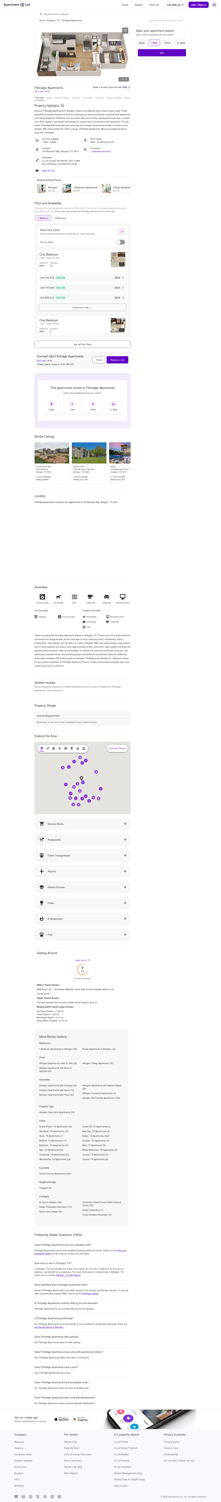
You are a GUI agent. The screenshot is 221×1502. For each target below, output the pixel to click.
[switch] (120, 242)
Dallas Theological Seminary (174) (55, 1206)
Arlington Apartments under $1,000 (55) (58, 1063)
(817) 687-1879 (41, 91)
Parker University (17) (92, 1209)
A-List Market (121, 1454)
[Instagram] (52, 1496)
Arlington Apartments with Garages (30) (58, 1085)
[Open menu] (214, 5)
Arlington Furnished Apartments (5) (99, 1093)
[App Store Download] (62, 1419)
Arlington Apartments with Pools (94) (56, 1094)
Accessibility (171, 1454)
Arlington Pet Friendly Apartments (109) (101, 1097)
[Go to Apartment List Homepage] (17, 5)
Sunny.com (20, 1467)
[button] (83, 782)
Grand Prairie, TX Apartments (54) (55, 1126)
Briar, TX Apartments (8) (94, 1145)
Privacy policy (172, 1442)
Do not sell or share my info (179, 1460)
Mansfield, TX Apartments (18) (53, 1131)
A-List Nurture (121, 1460)
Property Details (114, 97)
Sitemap (18, 1485)
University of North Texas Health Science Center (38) (101, 1204)
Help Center (121, 1485)
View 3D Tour (48, 170)
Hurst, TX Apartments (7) (51, 1135)
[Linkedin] (23, 1496)
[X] (38, 1496)
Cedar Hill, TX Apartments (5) (96, 1126)
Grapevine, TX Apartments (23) (54, 1154)
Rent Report (71, 1473)
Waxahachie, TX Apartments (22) (55, 1159)
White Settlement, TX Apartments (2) (99, 1149)
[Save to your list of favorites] (125, 31)
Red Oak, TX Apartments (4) (96, 1131)
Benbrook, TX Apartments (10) (53, 1145)
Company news (23, 1454)
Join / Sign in (198, 4)
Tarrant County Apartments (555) (55, 1173)
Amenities (87, 97)
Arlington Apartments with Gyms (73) (56, 1090)
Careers (18, 1448)
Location (76, 97)
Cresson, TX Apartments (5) (95, 1140)
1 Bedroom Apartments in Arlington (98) (58, 1048)
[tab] (43, 218)
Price (49, 97)
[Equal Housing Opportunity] (16, 1496)
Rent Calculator (73, 1460)
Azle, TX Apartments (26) (51, 1149)
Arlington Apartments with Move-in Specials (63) (55, 1069)
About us (19, 1442)
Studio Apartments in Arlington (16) (99, 1048)
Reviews (99, 97)
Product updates (23, 1460)
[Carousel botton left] (39, 54)
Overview (39, 97)
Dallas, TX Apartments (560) (95, 1135)
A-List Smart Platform (126, 1448)
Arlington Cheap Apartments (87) (98, 1063)
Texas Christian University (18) (97, 1214)
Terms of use (171, 1448)
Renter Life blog (73, 1467)
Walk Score (81, 960)
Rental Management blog (128, 1473)
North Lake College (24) (50, 1211)
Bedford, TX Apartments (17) (53, 1140)
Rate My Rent (71, 1448)
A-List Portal (121, 1442)
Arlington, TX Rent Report (68, 1275)
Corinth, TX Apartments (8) (95, 1159)
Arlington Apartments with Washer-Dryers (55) (101, 1087)
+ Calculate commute (100, 151)
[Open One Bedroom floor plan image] (118, 259)
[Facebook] (30, 1496)
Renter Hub (70, 1442)
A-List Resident (122, 1467)
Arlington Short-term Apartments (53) (57, 1112)
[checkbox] (51, 406)
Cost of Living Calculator (78, 1454)
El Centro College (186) (50, 1202)
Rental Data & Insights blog (129, 1479)
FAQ (16, 1479)
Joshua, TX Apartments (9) (95, 1154)
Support (18, 1473)
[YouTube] (45, 1496)
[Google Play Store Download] (80, 1419)
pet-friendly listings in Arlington (48, 1327)
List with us (174, 4)
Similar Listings (62, 97)
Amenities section (90, 1293)
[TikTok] (59, 1496)
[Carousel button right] (126, 54)
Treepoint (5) (45, 1187)
